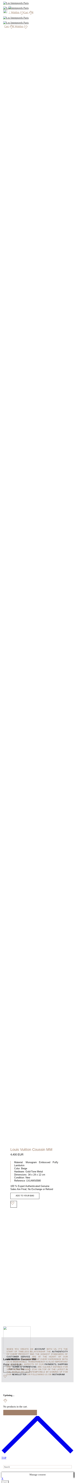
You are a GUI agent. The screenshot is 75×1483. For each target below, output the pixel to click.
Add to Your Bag (25, 1196)
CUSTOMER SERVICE (18, 1357)
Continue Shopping (20, 1412)
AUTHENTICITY (60, 1352)
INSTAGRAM (58, 1375)
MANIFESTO (13, 1359)
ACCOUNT (40, 1349)
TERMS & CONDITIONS (24, 1367)
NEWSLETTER (19, 1375)
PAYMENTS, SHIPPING (56, 1364)
